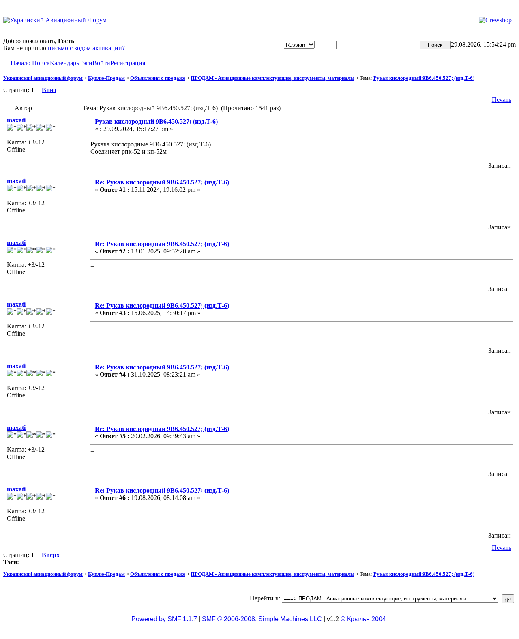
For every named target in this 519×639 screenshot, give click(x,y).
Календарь (64, 63)
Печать (501, 99)
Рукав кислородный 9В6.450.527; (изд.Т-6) (423, 78)
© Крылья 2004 (363, 618)
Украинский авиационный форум (43, 78)
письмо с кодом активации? (86, 48)
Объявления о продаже (157, 78)
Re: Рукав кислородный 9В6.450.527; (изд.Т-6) (162, 182)
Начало (20, 63)
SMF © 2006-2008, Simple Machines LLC (262, 618)
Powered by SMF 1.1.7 (164, 618)
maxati (16, 120)
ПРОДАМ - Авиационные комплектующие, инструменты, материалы (272, 78)
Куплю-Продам (106, 78)
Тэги (85, 63)
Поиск (41, 63)
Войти (101, 63)
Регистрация (127, 63)
